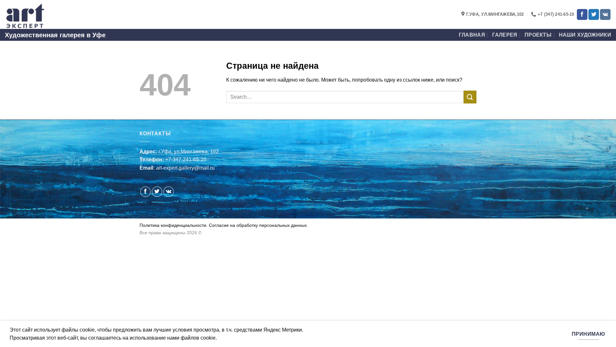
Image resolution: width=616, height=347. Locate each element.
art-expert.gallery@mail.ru (185, 168)
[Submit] (470, 97)
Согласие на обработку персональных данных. (258, 225)
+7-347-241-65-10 (185, 159)
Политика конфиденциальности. (174, 225)
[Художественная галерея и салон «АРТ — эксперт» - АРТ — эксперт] (37, 14)
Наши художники (585, 35)
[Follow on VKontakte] (605, 14)
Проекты (538, 35)
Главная (472, 35)
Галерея (504, 35)
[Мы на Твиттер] (593, 14)
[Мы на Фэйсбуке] (582, 14)
